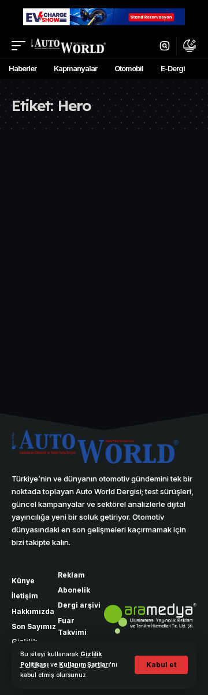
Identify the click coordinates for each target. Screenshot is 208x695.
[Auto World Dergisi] (68, 45)
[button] (161, 665)
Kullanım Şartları (84, 664)
